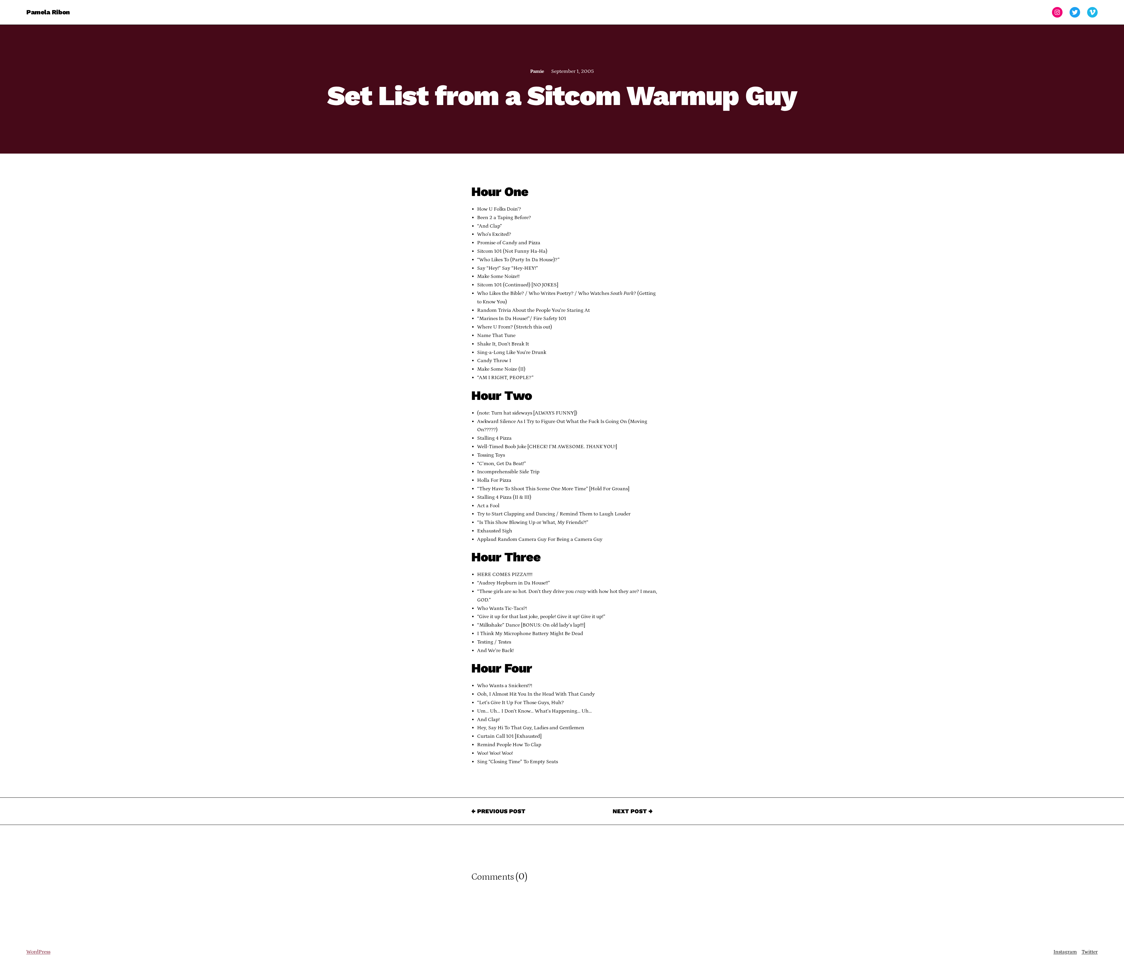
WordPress (38, 952)
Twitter (1090, 952)
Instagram (1065, 952)
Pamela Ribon (48, 12)
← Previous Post (498, 811)
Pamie (537, 71)
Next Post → (633, 811)
